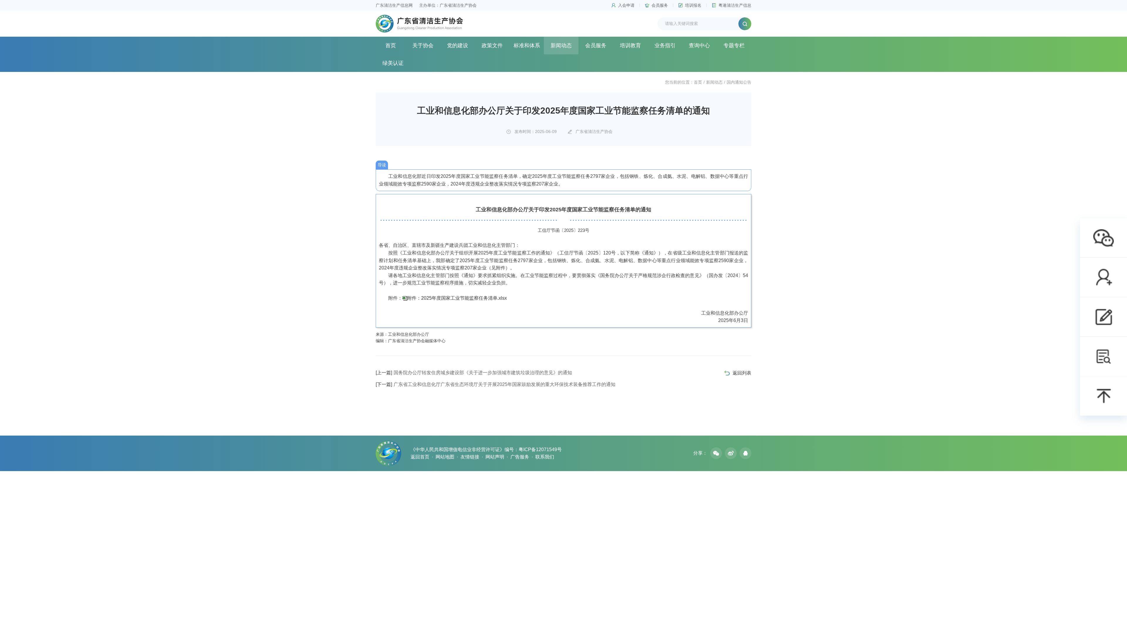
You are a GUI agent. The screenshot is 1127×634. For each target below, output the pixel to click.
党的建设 (457, 45)
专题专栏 (734, 45)
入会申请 (626, 5)
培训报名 (693, 5)
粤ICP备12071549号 (540, 449)
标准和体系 (527, 45)
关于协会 (422, 45)
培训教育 (630, 45)
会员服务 (660, 5)
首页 (390, 45)
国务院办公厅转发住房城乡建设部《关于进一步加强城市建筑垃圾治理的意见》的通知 (474, 372)
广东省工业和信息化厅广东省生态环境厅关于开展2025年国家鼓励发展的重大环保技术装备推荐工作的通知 (495, 384)
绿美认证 (393, 63)
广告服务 (519, 456)
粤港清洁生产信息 (734, 5)
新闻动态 (561, 45)
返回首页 (420, 456)
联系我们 (544, 456)
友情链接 (469, 456)
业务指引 (665, 45)
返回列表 (742, 372)
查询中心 (699, 45)
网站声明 (494, 456)
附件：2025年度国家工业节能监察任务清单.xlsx (457, 298)
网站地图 (445, 456)
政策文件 (492, 45)
